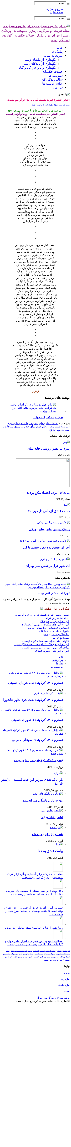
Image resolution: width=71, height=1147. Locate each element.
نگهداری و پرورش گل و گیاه (37, 67)
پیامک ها (57, 51)
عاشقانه (36, 951)
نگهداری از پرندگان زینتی (39, 63)
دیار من (58, 87)
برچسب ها (57, 666)
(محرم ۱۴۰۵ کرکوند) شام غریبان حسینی (35, 683)
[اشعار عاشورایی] (52, 810)
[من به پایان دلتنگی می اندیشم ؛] (47, 793)
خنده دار (36, 957)
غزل (20, 954)
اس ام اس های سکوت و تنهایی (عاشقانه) (45, 624)
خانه (60, 47)
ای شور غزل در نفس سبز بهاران (48, 566)
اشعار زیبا (66, 957)
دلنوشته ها (55, 75)
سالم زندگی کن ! (51, 79)
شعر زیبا (46, 957)
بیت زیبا (59, 960)
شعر (57, 426)
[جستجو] (68, 3)
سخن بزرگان (28, 954)
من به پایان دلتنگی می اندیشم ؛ (42, 800)
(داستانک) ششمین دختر (55, 634)
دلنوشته (65, 426)
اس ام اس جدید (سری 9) (54, 621)
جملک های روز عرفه (57, 617)
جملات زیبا (38, 954)
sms (54, 960)
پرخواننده (57, 660)
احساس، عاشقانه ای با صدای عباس (48, 627)
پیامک (54, 951)
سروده (14, 951)
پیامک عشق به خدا (50, 851)
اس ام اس (65, 951)
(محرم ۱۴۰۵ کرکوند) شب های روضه (38, 760)
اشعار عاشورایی (52, 817)
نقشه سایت (56, 12)
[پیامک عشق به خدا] (59, 844)
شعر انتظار (48, 426)
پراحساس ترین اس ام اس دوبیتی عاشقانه (45, 647)
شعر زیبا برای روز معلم (47, 834)
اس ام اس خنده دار (10, 954)
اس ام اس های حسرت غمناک (52, 650)
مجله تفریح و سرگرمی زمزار (53, 997)
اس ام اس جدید (48, 954)
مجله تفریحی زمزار (61, 105)
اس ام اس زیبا (56, 957)
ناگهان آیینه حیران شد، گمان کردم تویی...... (45, 640)
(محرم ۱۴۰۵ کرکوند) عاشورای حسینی (37, 720)
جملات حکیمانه (52, 71)
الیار (41, 957)
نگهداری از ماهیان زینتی (40, 59)
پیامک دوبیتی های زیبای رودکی (49, 529)
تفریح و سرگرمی (53, 9)
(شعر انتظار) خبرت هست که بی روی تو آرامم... (42, 614)
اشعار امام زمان (48, 423)
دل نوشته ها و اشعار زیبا (42, 105)
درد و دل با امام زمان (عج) (23, 423)
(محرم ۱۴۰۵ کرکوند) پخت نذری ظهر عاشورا (33, 700)
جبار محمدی (47, 960)
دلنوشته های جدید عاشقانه (54, 631)
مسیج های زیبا (61, 637)
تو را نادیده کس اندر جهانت (53, 593)
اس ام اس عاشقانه (24, 951)
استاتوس (59, 954)
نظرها (59, 663)
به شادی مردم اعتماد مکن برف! (48, 493)
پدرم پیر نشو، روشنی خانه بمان (48, 448)
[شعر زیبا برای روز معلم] (56, 827)
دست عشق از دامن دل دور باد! (49, 511)
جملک (42, 951)
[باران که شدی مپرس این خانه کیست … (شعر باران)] (58, 773)
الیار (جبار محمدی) (25, 957)
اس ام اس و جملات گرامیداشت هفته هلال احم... (41, 644)
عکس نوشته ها (52, 83)
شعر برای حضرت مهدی (27, 426)
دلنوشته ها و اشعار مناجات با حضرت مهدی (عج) (35, 110)
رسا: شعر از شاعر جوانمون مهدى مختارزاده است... (33, 927)
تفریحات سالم (53, 55)
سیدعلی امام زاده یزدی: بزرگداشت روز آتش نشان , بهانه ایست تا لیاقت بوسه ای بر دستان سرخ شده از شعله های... (33, 911)
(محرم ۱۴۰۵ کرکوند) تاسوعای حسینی (37, 740)
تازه (60, 656)
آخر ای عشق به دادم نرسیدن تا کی (46, 547)
